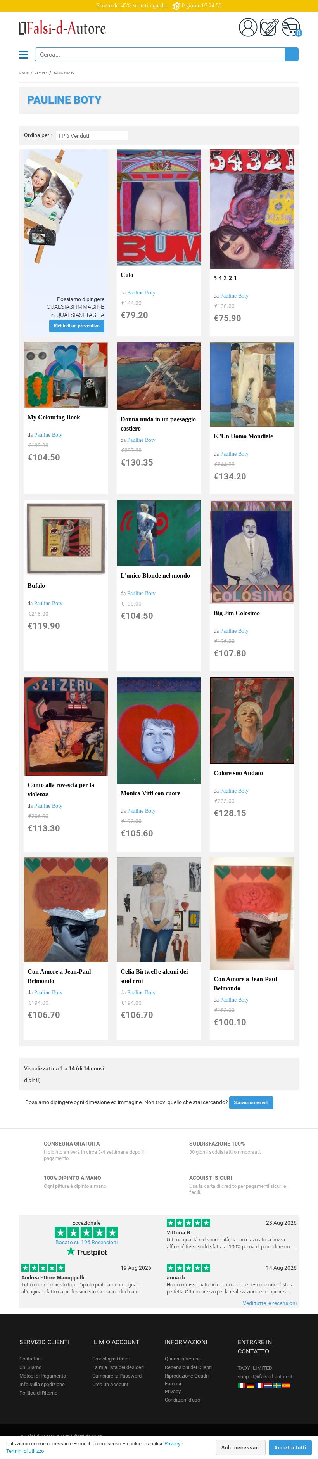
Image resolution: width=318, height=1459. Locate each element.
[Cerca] (291, 54)
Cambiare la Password (117, 1376)
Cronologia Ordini (111, 1359)
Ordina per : (38, 135)
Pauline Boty (141, 293)
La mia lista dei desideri (118, 1367)
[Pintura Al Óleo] (286, 1385)
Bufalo (36, 585)
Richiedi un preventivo (77, 326)
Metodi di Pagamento (42, 1376)
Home (24, 73)
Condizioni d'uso (182, 1400)
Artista (41, 73)
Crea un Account (110, 1384)
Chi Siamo (30, 1367)
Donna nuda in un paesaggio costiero (158, 424)
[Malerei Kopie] (250, 1385)
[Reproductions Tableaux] (259, 1385)
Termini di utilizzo (25, 1451)
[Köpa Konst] (277, 1385)
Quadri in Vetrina (183, 1359)
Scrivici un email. (251, 1102)
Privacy (173, 1391)
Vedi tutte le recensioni (270, 1303)
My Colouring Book (54, 417)
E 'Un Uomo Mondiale (243, 436)
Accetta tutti (290, 1447)
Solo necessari (240, 1447)
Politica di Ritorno (38, 1393)
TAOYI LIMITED (255, 1368)
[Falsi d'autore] (241, 1385)
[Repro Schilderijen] (268, 1385)
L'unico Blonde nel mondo (155, 575)
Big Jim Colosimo (237, 613)
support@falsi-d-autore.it (265, 1376)
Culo (127, 275)
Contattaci (30, 1359)
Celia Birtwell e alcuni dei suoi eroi (154, 976)
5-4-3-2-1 (225, 278)
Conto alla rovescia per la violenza (61, 790)
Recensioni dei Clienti (188, 1367)
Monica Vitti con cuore (150, 793)
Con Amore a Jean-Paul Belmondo (59, 976)
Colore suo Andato (238, 773)
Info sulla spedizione (42, 1384)
